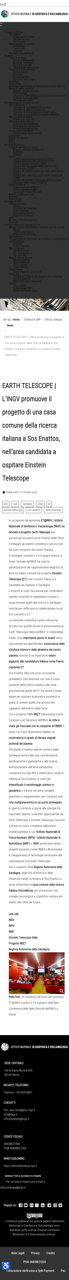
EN (1, 4)
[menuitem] (13, 32)
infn (6, 503)
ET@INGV (46, 520)
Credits (50, 1253)
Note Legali (17, 1253)
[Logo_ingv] (34, 14)
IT (5, 4)
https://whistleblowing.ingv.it (20, 1166)
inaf (15, 503)
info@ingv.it (10, 1114)
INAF (11, 931)
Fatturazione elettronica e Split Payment (30, 1270)
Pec (63, 1270)
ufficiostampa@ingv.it (16, 1119)
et (49, 503)
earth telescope (53, 510)
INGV (11, 920)
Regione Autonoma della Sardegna (29, 949)
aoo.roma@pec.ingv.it (22, 1110)
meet (40, 503)
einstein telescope (13, 510)
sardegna (27, 503)
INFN (11, 926)
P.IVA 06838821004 (34, 1262)
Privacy (35, 1253)
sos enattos (34, 510)
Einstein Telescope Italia (23, 937)
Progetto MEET (17, 943)
